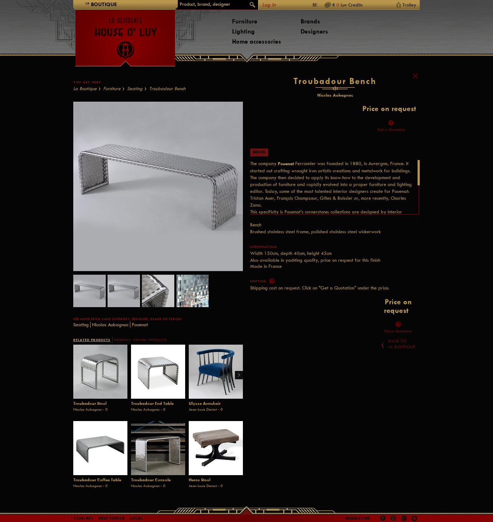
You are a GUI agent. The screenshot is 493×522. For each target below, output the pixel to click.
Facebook (383, 518)
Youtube (414, 518)
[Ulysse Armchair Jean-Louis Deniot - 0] (216, 372)
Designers (314, 31)
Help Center (112, 518)
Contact (83, 518)
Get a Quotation (391, 129)
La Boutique (85, 88)
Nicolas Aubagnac (110, 324)
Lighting (243, 31)
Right (236, 375)
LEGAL (136, 518)
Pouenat (140, 324)
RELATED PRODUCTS (91, 340)
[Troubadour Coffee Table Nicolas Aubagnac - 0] (100, 448)
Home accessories (256, 41)
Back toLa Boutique (401, 344)
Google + (405, 519)
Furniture (244, 21)
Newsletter (357, 518)
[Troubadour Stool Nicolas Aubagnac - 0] (100, 372)
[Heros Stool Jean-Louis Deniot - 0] (216, 448)
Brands (310, 21)
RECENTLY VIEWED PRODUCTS (140, 340)
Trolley (409, 5)
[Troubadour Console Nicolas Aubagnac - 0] (158, 448)
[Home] (125, 34)
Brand (259, 152)
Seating (135, 88)
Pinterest (393, 518)
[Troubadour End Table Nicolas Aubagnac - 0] (158, 372)
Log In (269, 5)
